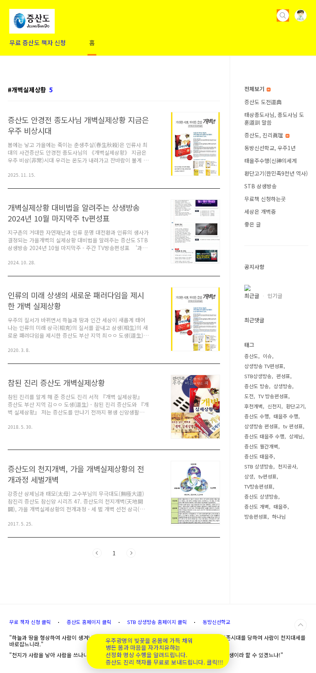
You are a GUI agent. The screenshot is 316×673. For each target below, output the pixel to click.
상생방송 (283, 386)
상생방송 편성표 (261, 426)
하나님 (279, 516)
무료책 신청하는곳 (265, 199)
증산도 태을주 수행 (264, 436)
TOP (300, 625)
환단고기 (295, 406)
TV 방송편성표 (273, 396)
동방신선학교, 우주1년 (270, 148)
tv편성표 (267, 476)
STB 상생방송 (260, 186)
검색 (283, 15)
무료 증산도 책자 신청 (37, 42)
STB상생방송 (258, 376)
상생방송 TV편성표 (264, 366)
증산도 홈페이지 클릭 (89, 622)
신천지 (274, 406)
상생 (249, 476)
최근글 (251, 295)
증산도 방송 (256, 386)
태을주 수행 (286, 416)
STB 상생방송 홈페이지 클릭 (157, 622)
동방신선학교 (216, 622)
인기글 (274, 295)
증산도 (251, 356)
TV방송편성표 (258, 486)
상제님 (296, 436)
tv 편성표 (293, 426)
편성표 (283, 376)
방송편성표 (255, 516)
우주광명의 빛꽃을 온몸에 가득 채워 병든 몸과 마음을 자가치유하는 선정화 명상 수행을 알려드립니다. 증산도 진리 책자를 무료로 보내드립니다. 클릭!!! (164, 651)
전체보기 (255, 89)
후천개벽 (253, 406)
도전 (249, 396)
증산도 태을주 (259, 456)
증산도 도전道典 (263, 102)
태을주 (280, 506)
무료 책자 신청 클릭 (30, 622)
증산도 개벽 (256, 506)
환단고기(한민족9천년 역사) (276, 173)
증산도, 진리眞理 (264, 135)
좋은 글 (252, 224)
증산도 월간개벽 (261, 446)
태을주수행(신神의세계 (270, 160)
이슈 (267, 356)
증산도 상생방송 (261, 496)
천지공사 (287, 466)
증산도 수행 (256, 416)
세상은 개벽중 (260, 211)
